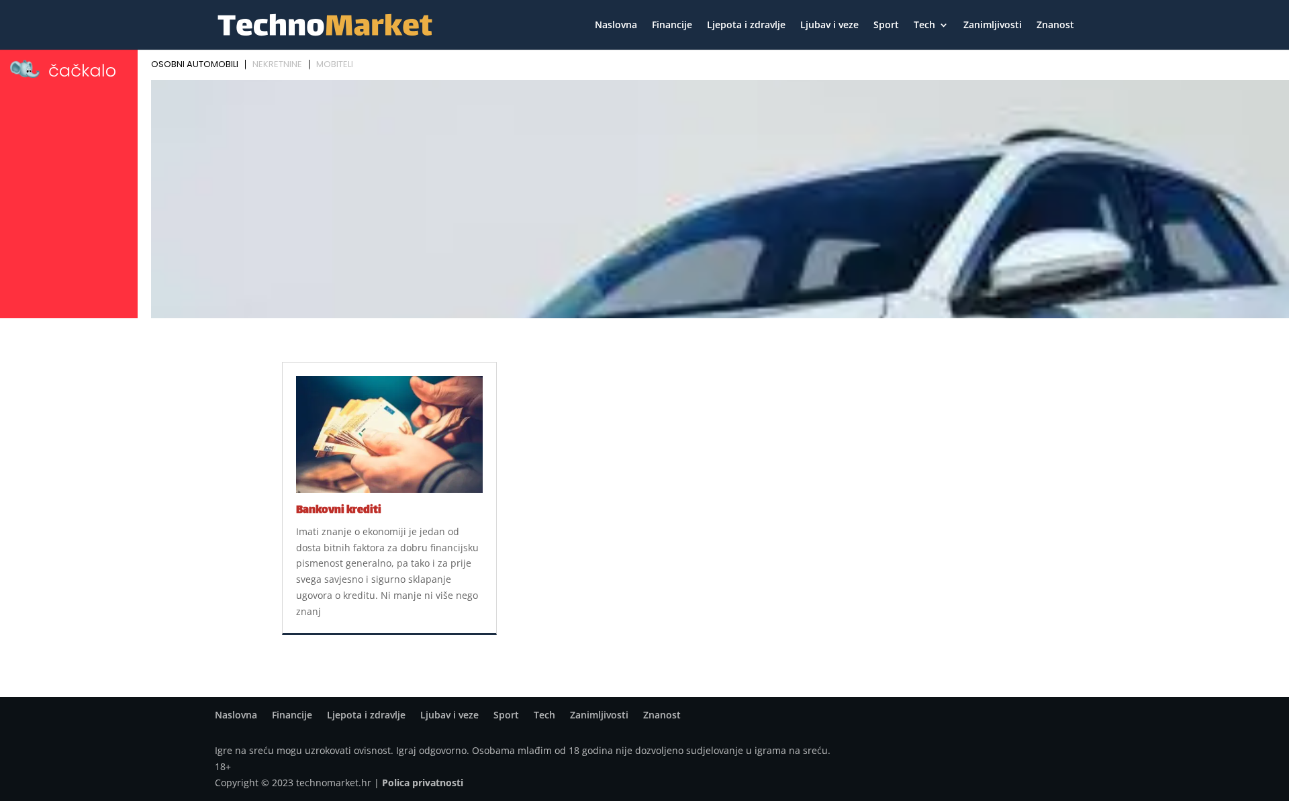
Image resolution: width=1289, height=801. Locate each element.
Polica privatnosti (422, 782)
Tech (924, 25)
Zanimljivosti (992, 25)
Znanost (1055, 25)
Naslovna (616, 25)
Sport (886, 25)
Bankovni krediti (338, 510)
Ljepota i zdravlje (746, 25)
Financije (672, 25)
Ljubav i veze (829, 25)
